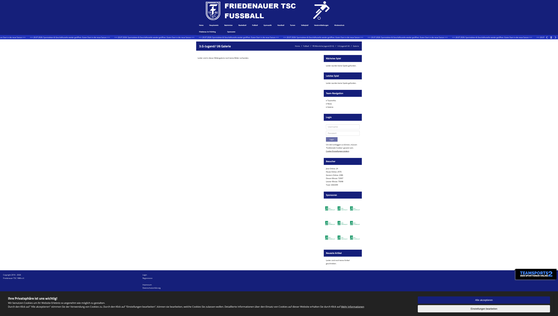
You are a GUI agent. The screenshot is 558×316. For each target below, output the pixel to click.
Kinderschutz (339, 25)
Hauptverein (214, 25)
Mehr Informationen (352, 306)
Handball (280, 25)
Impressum (147, 284)
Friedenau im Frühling (207, 31)
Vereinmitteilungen (321, 25)
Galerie (356, 46)
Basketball (242, 25)
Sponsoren (231, 31)
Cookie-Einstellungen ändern (337, 151)
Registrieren (147, 278)
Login (145, 275)
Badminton (228, 25)
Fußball (255, 25)
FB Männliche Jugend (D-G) (323, 46)
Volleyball (304, 25)
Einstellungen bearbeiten (484, 308)
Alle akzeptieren (484, 300)
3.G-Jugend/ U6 (343, 46)
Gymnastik (268, 25)
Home (201, 25)
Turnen (292, 25)
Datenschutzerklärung (152, 288)
